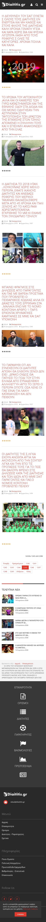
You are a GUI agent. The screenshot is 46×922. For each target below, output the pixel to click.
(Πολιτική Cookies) (30, 909)
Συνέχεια (20, 914)
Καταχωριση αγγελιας (11, 919)
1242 (5, 567)
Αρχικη (5, 822)
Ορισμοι (5, 830)
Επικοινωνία (7, 875)
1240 (28, 563)
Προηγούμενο (17, 563)
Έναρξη (6, 563)
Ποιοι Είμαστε (8, 859)
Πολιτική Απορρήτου (11, 863)
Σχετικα (5, 838)
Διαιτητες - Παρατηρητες (13, 834)
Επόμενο (20, 571)
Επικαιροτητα (27, 663)
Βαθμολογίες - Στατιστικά (13, 871)
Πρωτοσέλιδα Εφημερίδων (13, 867)
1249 (12, 571)
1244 (18, 567)
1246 (32, 567)
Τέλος (28, 571)
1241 (34, 563)
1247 (39, 567)
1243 (12, 567)
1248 (5, 571)
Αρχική (17, 663)
